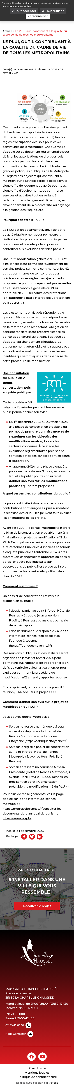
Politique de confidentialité (37, 1077)
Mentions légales (37, 1072)
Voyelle (53, 1082)
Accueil (7, 31)
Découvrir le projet (37, 906)
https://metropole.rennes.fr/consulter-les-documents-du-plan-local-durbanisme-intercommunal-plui (33, 813)
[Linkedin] (40, 837)
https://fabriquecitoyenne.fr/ (30, 645)
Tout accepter (25, 11)
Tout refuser (54, 11)
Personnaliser (37, 16)
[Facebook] (24, 837)
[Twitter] (32, 837)
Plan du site (37, 1068)
